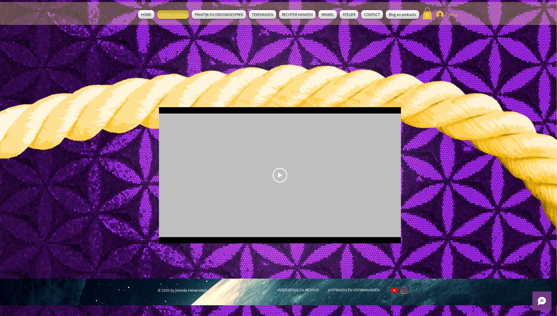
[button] (427, 13)
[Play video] (280, 175)
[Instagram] (404, 290)
